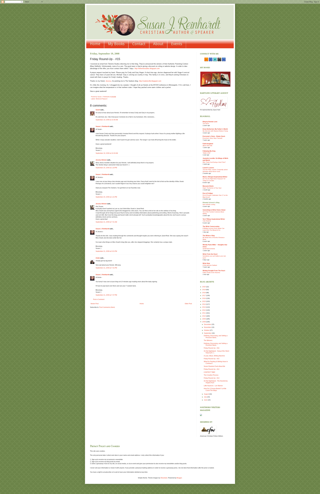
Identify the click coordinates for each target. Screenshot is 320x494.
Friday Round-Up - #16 (211, 348)
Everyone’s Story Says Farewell (212, 138)
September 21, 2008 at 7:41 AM (106, 222)
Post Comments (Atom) (107, 307)
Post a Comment (98, 299)
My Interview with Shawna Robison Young (215, 131)
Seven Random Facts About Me (214, 366)
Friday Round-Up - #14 (211, 369)
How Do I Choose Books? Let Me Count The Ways (215, 389)
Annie (98, 258)
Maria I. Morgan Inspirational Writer (215, 177)
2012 (204, 310)
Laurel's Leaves (208, 168)
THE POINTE (207, 221)
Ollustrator (163, 478)
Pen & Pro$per (208, 193)
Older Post (188, 304)
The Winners (208, 340)
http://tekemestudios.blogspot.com (147, 68)
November (208, 327)
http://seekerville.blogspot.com (150, 81)
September (208, 333)
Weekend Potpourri (101, 99)
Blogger (179, 478)
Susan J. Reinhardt (102, 126)
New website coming (209, 204)
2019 (204, 290)
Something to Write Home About (214, 210)
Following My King (209, 151)
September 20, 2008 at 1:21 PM (106, 197)
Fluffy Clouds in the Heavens (211, 272)
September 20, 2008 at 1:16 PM (106, 168)
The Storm (206, 123)
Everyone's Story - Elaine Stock (214, 136)
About (158, 44)
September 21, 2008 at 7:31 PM (106, 268)
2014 (204, 304)
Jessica (108, 81)
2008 (204, 322)
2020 (204, 287)
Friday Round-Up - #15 (211, 359)
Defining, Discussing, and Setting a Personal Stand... (216, 336)
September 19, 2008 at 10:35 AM (107, 120)
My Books (116, 44)
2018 (204, 293)
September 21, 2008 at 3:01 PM (106, 251)
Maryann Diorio (208, 186)
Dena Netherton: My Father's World (215, 129)
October (207, 330)
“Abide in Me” (207, 153)
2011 (204, 313)
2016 (204, 298)
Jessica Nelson (101, 160)
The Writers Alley (209, 235)
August (206, 394)
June (206, 400)
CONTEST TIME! (209, 372)
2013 (204, 307)
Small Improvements (209, 248)
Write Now (206, 263)
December (208, 324)
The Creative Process (211, 375)
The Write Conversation (211, 226)
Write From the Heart (210, 254)
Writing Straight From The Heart (214, 271)
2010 (204, 316)
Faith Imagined (208, 144)
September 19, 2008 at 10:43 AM (107, 153)
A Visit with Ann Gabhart (210, 265)
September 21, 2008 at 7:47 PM (106, 295)
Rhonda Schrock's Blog (211, 202)
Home (95, 44)
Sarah (98, 110)
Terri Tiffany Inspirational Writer (214, 219)
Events (176, 44)
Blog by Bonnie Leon (210, 122)
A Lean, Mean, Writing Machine (214, 356)
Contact (138, 44)
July (205, 397)
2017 (204, 295)
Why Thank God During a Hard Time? (214, 162)
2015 (204, 301)
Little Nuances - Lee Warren (213, 386)
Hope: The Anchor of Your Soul (212, 188)
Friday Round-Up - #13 (211, 378)
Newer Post (94, 304)
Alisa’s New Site (207, 145)
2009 (204, 319)
